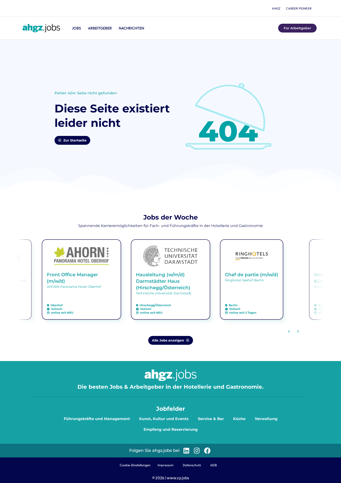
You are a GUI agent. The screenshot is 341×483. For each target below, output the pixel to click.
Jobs (76, 28)
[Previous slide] (289, 331)
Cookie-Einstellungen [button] (135, 465)
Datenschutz (192, 465)
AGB (213, 465)
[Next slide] (297, 331)
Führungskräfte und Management (97, 419)
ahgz (276, 8)
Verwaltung (266, 419)
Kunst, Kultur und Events (164, 419)
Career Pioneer (299, 8)
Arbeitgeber (100, 28)
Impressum (166, 465)
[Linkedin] (186, 450)
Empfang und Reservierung (171, 429)
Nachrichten (131, 28)
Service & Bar (211, 419)
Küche (239, 419)
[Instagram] (196, 450)
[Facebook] (207, 450)
